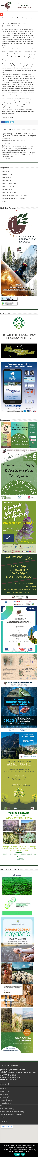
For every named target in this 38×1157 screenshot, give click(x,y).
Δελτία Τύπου (11, 18)
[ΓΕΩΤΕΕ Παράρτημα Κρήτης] (19, 5)
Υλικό (5, 201)
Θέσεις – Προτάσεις (9, 183)
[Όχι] (36, 1150)
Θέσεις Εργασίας (8, 186)
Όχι (23, 1154)
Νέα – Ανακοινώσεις (10, 192)
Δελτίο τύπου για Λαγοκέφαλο (13, 141)
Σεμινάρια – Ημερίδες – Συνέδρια (14, 198)
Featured (6, 171)
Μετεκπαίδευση (8, 189)
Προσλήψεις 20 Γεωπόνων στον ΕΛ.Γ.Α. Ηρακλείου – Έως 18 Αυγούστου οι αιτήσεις (19, 135)
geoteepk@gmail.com (12, 1077)
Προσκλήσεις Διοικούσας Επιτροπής (15, 195)
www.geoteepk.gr (14, 1079)
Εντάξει (17, 1154)
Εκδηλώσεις (7, 177)
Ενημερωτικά (7, 180)
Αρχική (4, 18)
